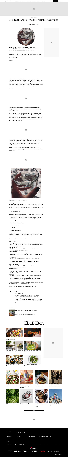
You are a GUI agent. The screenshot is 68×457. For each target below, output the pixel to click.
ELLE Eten (34, 1)
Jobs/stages (19, 436)
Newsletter (60, 1)
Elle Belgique (9, 438)
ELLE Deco (39, 1)
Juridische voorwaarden (43, 436)
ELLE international (31, 436)
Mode (16, 1)
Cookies (8, 441)
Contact (19, 438)
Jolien (16, 291)
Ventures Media (31, 438)
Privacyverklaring (42, 438)
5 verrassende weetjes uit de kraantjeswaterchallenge (24, 286)
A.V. (50, 436)
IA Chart (51, 438)
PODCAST (43, 1)
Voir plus (34, 410)
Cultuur (23, 1)
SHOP (55, 1)
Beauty (20, 1)
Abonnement (9, 436)
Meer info (26, 444)
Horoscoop (29, 1)
